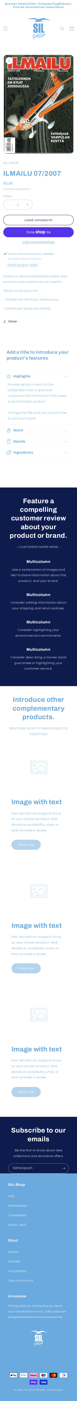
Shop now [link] (26, 844)
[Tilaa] (64, 1168)
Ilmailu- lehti (17, 1225)
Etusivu (13, 1251)
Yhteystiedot (17, 1215)
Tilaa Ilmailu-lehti (20, 1280)
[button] (5, 28)
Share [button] (12, 321)
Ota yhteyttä (17, 1271)
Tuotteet (14, 1261)
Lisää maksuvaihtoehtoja (38, 242)
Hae (11, 1196)
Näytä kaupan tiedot (23, 264)
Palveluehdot (17, 1205)
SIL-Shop (29, 1390)
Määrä (7, 196)
